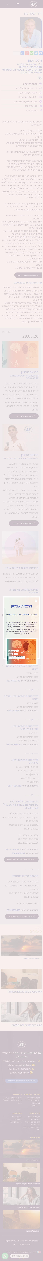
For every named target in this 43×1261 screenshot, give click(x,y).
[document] (21, 630)
